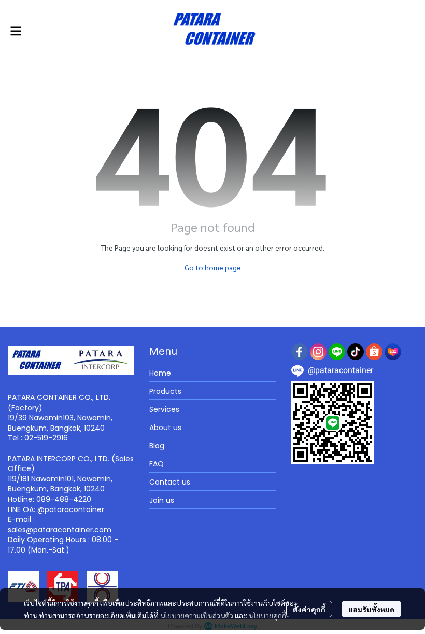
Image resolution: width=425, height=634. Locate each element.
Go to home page (213, 267)
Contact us (169, 482)
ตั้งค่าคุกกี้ (309, 609)
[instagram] (318, 351)
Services (164, 409)
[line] (337, 351)
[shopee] (374, 351)
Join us (161, 500)
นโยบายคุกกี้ (267, 615)
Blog (156, 445)
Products (165, 391)
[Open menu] (15, 31)
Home (160, 373)
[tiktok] (355, 351)
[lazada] (393, 351)
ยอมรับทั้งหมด (371, 609)
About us (165, 427)
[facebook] (299, 351)
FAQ (156, 464)
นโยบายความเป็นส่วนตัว (196, 615)
